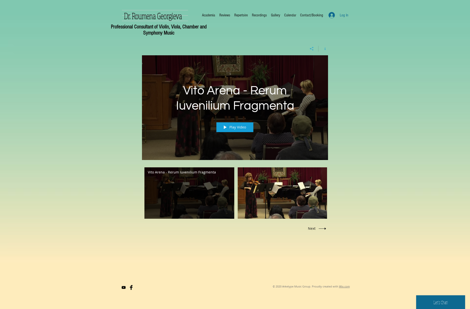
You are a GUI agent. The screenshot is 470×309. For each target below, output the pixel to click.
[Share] (311, 49)
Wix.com (344, 286)
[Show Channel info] (323, 49)
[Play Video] (189, 192)
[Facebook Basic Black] (131, 287)
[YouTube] (123, 287)
